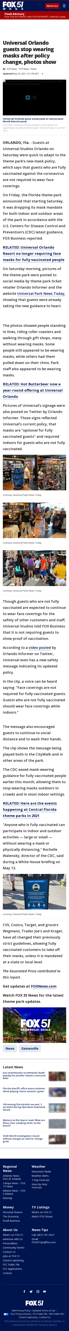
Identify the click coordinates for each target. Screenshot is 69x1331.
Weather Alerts (40, 1175)
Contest (7, 1273)
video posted (40, 647)
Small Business (11, 1220)
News (33, 68)
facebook (24, 1291)
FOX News (24, 68)
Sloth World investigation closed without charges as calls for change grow (23, 1138)
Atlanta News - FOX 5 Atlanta (14, 1192)
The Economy (11, 1216)
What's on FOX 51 (13, 1235)
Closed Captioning (13, 1260)
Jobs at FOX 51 (11, 1256)
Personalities (10, 1243)
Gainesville (29, 1048)
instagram (38, 1291)
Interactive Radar (41, 1171)
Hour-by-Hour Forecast (39, 1186)
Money (8, 1207)
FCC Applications (12, 1268)
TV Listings (40, 1207)
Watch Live (52, 6)
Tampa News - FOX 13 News (14, 1184)
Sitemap (7, 1198)
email (44, 1291)
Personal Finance (12, 1212)
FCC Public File (11, 1264)
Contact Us (9, 1251)
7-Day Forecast (40, 1180)
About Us (10, 1230)
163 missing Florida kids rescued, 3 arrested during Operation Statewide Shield (24, 1107)
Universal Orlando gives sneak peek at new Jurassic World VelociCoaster (33, 120)
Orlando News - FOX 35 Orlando (12, 1177)
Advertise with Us (13, 1239)
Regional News (10, 1168)
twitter (31, 1291)
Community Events (13, 1247)
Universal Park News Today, (41, 293)
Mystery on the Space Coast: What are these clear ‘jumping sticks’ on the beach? (24, 1122)
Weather (38, 1166)
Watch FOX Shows (42, 1216)
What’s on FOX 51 (42, 1212)
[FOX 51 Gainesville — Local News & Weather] (13, 5)
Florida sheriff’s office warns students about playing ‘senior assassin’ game (24, 1090)
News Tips (40, 1230)
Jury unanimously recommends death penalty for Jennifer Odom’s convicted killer (24, 1075)
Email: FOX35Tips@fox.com (44, 1240)
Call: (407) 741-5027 (43, 1235)
